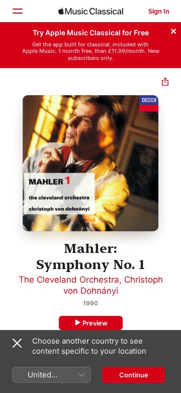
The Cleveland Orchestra (69, 280)
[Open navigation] (17, 11)
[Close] (173, 29)
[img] (90, 11)
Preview (95, 323)
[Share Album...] (165, 83)
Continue (133, 375)
